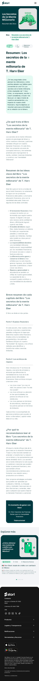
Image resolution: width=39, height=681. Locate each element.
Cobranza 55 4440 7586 (12, 606)
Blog (7, 35)
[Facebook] (6, 613)
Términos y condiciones (11, 675)
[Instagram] (9, 613)
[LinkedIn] (12, 613)
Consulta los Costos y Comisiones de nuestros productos (17, 671)
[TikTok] (19, 613)
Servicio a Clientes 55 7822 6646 (13, 602)
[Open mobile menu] (35, 3)
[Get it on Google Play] (19, 650)
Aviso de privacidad (10, 668)
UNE (6, 609)
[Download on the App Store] (19, 645)
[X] (16, 613)
